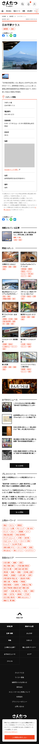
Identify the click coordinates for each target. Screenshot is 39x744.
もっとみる (19, 465)
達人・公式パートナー (29, 647)
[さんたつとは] (19, 386)
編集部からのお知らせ (19, 682)
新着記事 (10, 626)
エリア (29, 654)
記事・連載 (9, 633)
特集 (9, 640)
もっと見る (19, 512)
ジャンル (10, 661)
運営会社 (19, 687)
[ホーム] (2, 10)
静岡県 (11, 16)
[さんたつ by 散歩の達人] (9, 4)
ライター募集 (19, 677)
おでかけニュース (9, 654)
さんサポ (29, 633)
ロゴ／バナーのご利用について (19, 692)
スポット (29, 640)
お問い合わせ (19, 706)
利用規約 (19, 697)
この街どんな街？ (9, 647)
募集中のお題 (29, 626)
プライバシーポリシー (19, 701)
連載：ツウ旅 (17, 237)
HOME (4, 16)
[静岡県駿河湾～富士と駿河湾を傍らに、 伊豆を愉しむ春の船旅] (19, 236)
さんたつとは (19, 672)
